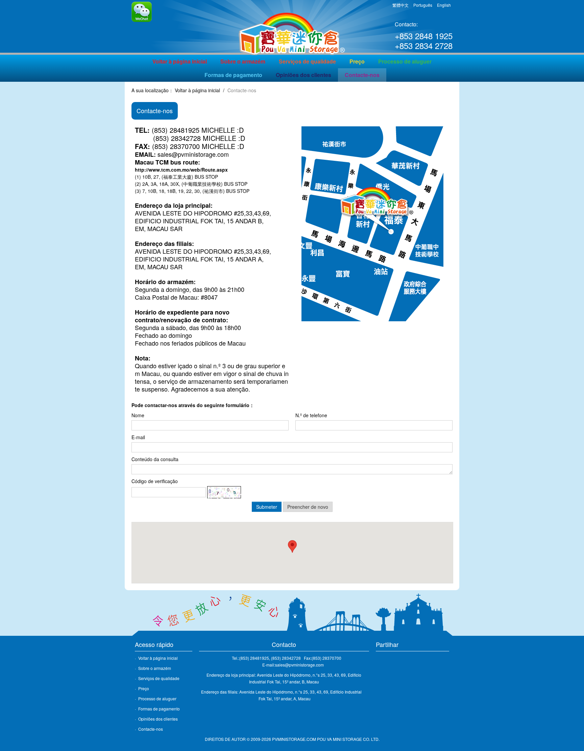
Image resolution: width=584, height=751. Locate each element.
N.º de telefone (311, 415)
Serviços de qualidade (307, 61)
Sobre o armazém (242, 61)
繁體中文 (400, 5)
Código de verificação (154, 481)
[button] (292, 546)
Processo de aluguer (405, 61)
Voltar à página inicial (179, 61)
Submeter (266, 506)
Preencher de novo (307, 506)
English (444, 5)
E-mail (138, 437)
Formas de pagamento (233, 75)
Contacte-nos (362, 75)
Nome (137, 415)
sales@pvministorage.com (193, 154)
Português (422, 5)
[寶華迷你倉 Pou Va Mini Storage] (292, 28)
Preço (357, 61)
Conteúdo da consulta (154, 459)
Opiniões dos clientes (303, 75)
